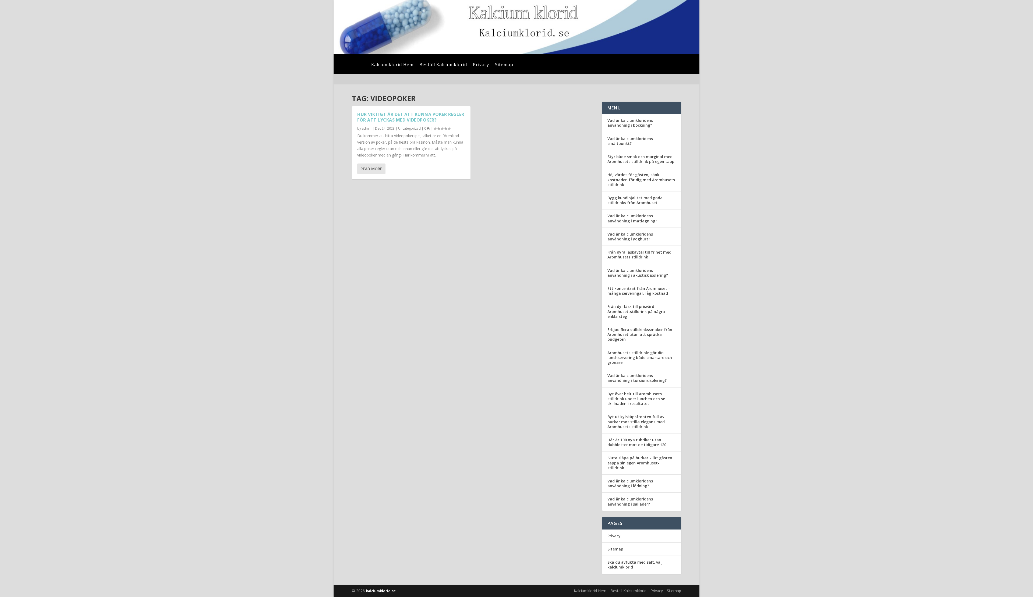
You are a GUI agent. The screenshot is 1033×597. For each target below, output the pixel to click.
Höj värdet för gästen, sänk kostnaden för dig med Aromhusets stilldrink (641, 179)
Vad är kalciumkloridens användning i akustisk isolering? (637, 273)
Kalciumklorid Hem (392, 65)
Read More (371, 168)
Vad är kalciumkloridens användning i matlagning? (632, 218)
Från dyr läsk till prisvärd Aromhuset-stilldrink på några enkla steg (636, 311)
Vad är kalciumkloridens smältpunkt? (630, 141)
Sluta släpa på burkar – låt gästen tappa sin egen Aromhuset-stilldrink (639, 462)
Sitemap (504, 65)
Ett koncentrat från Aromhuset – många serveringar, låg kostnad (638, 291)
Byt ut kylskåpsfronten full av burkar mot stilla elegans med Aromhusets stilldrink (636, 421)
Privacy (481, 65)
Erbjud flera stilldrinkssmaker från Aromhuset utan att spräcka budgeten (639, 334)
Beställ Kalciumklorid (443, 65)
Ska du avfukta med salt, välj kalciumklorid (635, 565)
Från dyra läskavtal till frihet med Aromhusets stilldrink (639, 255)
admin (367, 128)
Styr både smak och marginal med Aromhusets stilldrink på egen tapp (640, 159)
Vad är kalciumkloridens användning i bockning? (630, 123)
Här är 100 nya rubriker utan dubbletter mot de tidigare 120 (636, 442)
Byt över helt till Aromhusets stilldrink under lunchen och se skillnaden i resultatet (636, 398)
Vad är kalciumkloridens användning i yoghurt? (630, 236)
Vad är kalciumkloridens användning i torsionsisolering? (637, 378)
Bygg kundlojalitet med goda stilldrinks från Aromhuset (635, 200)
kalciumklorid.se (381, 590)
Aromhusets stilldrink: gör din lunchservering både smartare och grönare (639, 357)
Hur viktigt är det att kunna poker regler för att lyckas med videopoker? (410, 117)
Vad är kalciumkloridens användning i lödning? (630, 483)
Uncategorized (409, 128)
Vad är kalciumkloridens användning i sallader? (630, 501)
